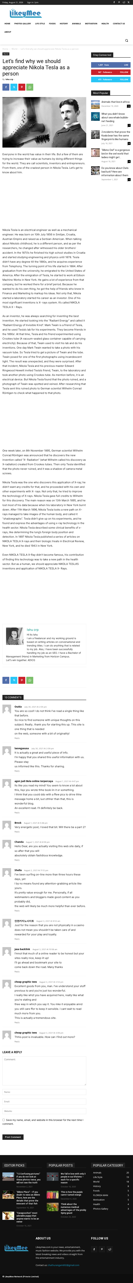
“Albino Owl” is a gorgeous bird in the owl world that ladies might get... (115, 154)
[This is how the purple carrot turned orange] (53, 1195)
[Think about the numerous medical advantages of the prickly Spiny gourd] (53, 1207)
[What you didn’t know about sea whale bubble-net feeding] (95, 116)
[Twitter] (129, 3)
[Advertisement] (90, 13)
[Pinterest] (119, 3)
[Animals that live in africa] (95, 104)
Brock (18, 822)
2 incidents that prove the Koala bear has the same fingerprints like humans (115, 136)
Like (126, 65)
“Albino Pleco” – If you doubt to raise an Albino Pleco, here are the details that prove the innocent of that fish (28, 1198)
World (14, 48)
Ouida (18, 706)
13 (129, 106)
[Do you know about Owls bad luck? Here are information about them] (95, 170)
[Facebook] (114, 3)
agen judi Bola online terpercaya (34, 781)
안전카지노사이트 (24, 920)
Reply (17, 738)
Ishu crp (9, 79)
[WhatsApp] (29, 87)
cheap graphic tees (26, 981)
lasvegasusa (22, 748)
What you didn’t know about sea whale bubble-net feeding (115, 117)
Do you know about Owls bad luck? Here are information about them (114, 172)
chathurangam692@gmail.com (63, 1265)
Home (5, 48)
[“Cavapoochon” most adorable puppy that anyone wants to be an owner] (8, 1216)
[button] (126, 40)
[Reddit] (124, 3)
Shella (18, 870)
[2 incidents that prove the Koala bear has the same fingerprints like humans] (95, 134)
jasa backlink (22, 949)
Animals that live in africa (115, 102)
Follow (124, 72)
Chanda (19, 841)
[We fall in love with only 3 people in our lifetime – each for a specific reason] (53, 1176)
